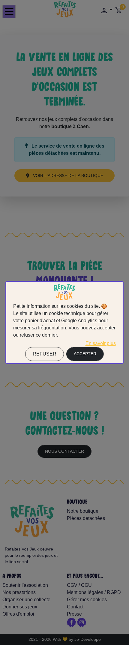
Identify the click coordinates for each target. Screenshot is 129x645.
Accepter (85, 353)
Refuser (44, 353)
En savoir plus (101, 343)
